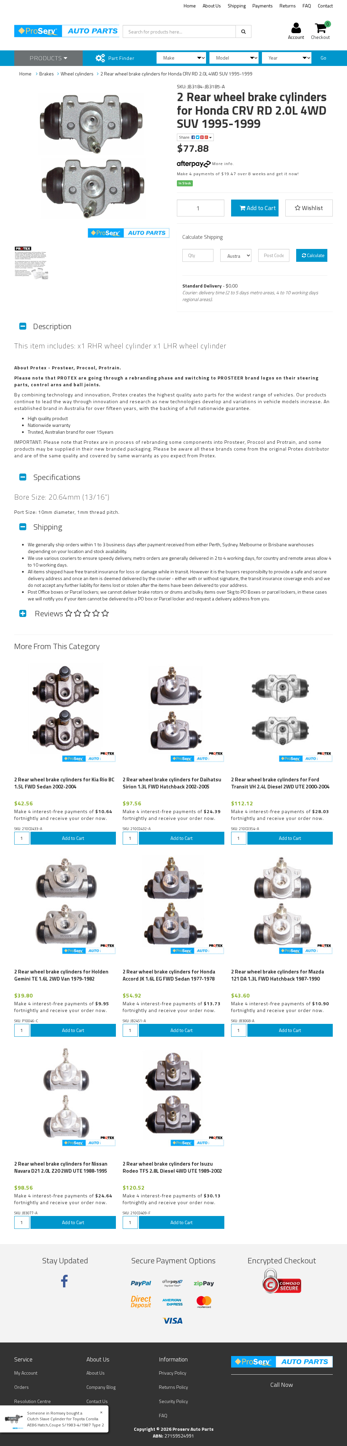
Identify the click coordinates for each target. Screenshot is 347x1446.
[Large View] (31, 262)
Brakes (46, 73)
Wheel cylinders (77, 73)
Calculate (315, 255)
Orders (21, 1387)
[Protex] (107, 754)
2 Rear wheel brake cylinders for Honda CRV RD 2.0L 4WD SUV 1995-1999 (176, 73)
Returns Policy (173, 1387)
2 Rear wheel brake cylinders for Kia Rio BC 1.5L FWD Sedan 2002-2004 (64, 783)
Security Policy (173, 1401)
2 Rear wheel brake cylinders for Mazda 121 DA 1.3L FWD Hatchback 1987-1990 (277, 975)
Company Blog (101, 1387)
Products (46, 58)
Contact (325, 5)
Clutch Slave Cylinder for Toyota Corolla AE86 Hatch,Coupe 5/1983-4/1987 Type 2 (65, 1422)
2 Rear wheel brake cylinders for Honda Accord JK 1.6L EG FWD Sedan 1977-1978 (169, 975)
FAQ (307, 5)
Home (190, 5)
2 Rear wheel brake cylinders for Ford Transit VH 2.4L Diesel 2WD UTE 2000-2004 (280, 783)
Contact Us (97, 1401)
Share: (185, 137)
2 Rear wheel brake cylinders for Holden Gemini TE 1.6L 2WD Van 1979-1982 (61, 975)
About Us (212, 5)
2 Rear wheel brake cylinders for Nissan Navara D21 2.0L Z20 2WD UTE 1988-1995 (60, 1167)
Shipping (237, 5)
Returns (288, 5)
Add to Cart (260, 207)
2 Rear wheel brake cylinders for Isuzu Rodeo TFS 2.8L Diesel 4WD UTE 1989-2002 (172, 1167)
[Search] (243, 31)
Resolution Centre (32, 1401)
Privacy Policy (172, 1372)
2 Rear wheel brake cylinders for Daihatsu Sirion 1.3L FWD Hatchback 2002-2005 (172, 783)
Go (323, 57)
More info (222, 163)
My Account (25, 1372)
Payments (262, 5)
